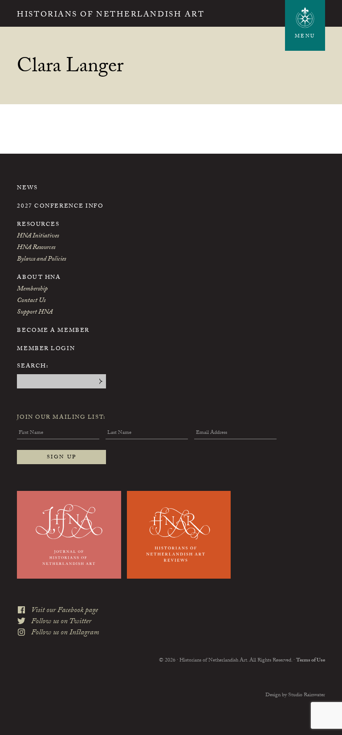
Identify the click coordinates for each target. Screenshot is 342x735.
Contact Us (31, 301)
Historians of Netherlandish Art (110, 15)
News (27, 188)
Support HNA (35, 312)
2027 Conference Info (60, 207)
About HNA (39, 278)
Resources (38, 225)
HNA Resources (36, 248)
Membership (32, 289)
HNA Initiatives (38, 236)
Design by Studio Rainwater (295, 695)
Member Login (46, 349)
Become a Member (53, 331)
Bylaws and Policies (41, 259)
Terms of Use (310, 660)
